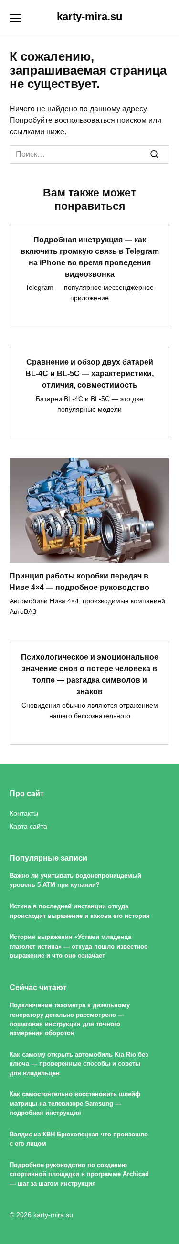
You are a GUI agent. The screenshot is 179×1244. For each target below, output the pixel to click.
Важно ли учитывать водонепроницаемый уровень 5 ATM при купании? (75, 880)
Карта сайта (28, 826)
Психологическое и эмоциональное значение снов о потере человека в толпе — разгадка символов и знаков (89, 674)
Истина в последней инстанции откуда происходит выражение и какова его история (80, 911)
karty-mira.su (89, 16)
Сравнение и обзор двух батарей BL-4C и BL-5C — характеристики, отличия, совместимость (89, 373)
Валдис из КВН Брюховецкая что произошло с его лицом (79, 1139)
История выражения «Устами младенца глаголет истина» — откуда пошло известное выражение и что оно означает (78, 946)
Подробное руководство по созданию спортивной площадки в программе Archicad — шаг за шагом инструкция (79, 1174)
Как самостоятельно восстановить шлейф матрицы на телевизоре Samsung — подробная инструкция (75, 1104)
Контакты (24, 813)
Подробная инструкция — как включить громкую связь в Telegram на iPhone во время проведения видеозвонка (90, 256)
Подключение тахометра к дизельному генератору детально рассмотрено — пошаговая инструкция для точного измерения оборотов (70, 1019)
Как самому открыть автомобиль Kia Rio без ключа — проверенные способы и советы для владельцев (79, 1064)
